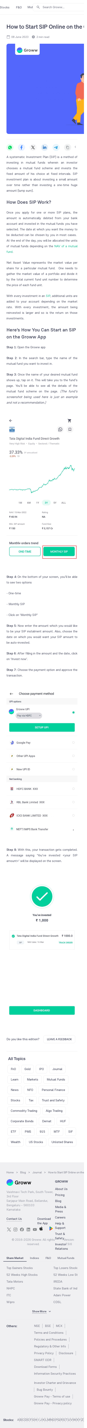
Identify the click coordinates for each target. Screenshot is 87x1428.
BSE (48, 1326)
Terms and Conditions (49, 1333)
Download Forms (45, 1367)
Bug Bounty (45, 1389)
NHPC (10, 1288)
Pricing (60, 1195)
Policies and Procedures (50, 1339)
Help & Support (60, 1225)
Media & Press (60, 1209)
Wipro (10, 1302)
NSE (37, 1326)
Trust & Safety (60, 1236)
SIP (48, 296)
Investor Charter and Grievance (55, 1383)
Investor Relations (61, 1246)
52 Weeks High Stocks (22, 1275)
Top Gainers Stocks (19, 1268)
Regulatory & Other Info (50, 1346)
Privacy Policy (44, 1353)
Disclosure (66, 1353)
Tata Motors (14, 1281)
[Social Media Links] (8, 1229)
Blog (58, 1201)
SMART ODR (42, 1360)
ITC (8, 1295)
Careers (60, 1217)
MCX (59, 1326)
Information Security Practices (55, 1373)
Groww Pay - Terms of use (52, 1396)
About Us (61, 1189)
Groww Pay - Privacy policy (53, 1403)
